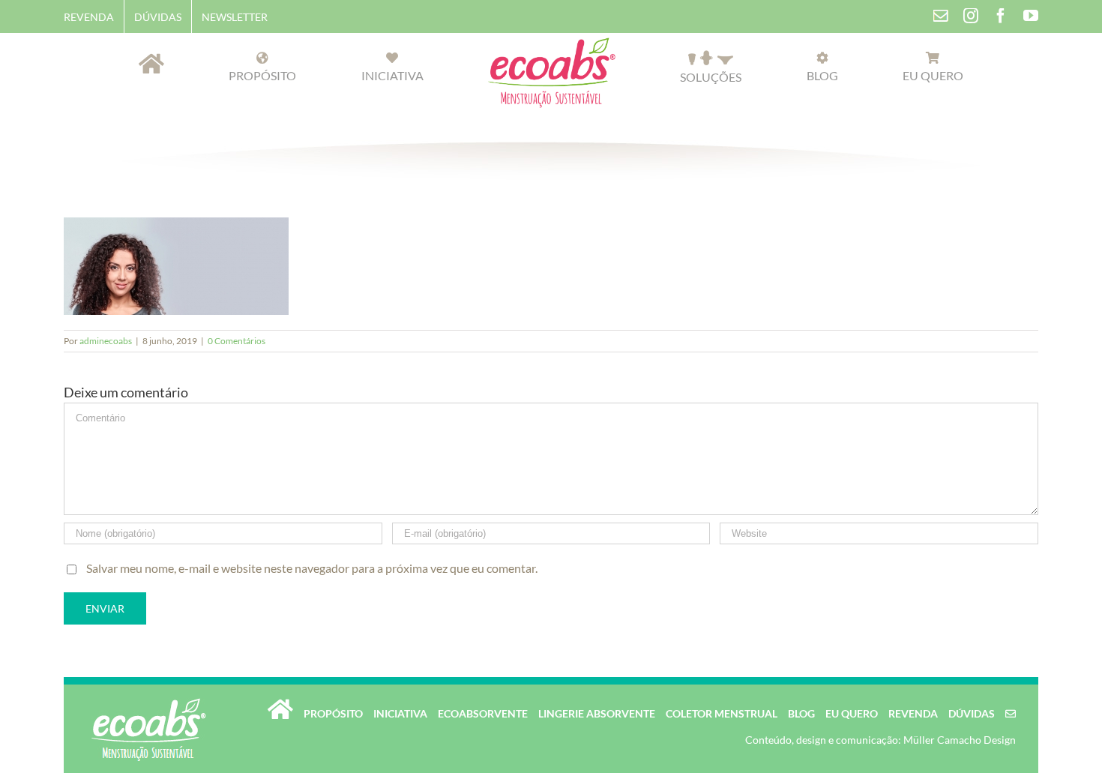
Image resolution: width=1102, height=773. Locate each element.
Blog (801, 713)
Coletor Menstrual (721, 713)
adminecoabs (105, 340)
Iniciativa (400, 713)
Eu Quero (851, 713)
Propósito (333, 713)
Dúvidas (971, 713)
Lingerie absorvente (596, 713)
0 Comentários (236, 340)
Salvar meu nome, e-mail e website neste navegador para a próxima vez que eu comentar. (312, 568)
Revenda (913, 713)
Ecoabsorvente (483, 713)
